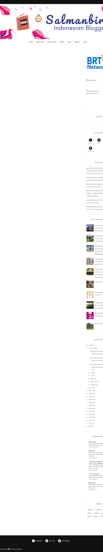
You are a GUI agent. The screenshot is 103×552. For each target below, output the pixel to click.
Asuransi (90, 509)
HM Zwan (92, 451)
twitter (99, 143)
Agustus (93, 348)
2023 (90, 393)
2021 (90, 399)
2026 (90, 345)
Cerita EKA (92, 442)
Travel (77, 42)
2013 (90, 423)
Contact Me (51, 42)
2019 (90, 405)
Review (89, 516)
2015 (90, 417)
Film (69, 42)
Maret (92, 379)
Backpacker (98, 509)
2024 (90, 390)
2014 (90, 420)
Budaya (90, 513)
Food (85, 42)
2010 (90, 426)
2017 (90, 411)
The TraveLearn (94, 474)
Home (31, 42)
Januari (92, 385)
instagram (90, 151)
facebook (90, 143)
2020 (90, 402)
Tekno (62, 42)
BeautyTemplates (16, 549)
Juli (91, 373)
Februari (93, 381)
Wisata (96, 516)
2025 (90, 387)
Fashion (96, 513)
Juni (91, 376)
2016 (90, 414)
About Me (40, 42)
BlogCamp (92, 483)
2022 (90, 396)
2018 (90, 408)
